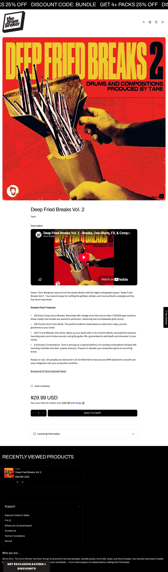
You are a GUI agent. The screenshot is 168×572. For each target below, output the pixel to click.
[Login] (150, 22)
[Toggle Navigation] (162, 22)
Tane (33, 216)
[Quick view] (17, 482)
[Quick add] (22, 482)
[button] (143, 22)
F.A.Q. (8, 520)
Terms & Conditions (15, 536)
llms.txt (8, 541)
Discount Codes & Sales (17, 515)
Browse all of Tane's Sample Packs (48, 371)
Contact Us (10, 531)
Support (10, 506)
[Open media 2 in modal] (84, 118)
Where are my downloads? (18, 525)
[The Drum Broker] (13, 22)
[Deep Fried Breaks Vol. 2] (43, 476)
